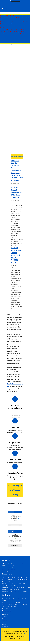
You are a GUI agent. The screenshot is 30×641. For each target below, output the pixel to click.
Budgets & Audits (15, 473)
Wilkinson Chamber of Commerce (12, 607)
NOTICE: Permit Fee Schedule (10, 591)
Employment (15, 442)
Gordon (4, 618)
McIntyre (4, 624)
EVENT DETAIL (15, 524)
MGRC (24, 633)
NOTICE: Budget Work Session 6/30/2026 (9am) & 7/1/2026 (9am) (16, 255)
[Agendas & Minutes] (15, 436)
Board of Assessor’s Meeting (15, 535)
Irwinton (4, 620)
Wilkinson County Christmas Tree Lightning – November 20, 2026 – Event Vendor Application (17, 170)
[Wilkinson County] (15, 1)
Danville (4, 616)
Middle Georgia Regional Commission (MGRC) (14, 605)
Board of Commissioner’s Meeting (15, 517)
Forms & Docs (15, 460)
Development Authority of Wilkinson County (14, 603)
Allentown (5, 614)
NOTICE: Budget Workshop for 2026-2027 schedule (17, 192)
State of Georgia (6, 609)
